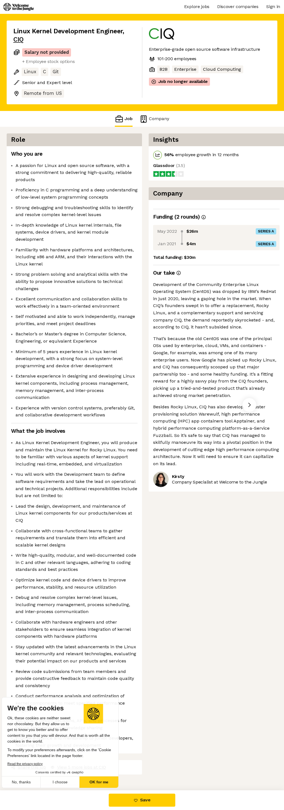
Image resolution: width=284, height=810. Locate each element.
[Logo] (18, 7)
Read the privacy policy (28, 764)
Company (159, 118)
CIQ (18, 39)
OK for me (102, 782)
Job (129, 118)
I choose (63, 782)
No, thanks (25, 782)
